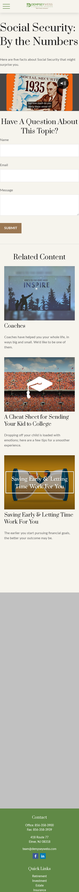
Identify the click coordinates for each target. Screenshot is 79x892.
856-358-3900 (44, 825)
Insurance (39, 890)
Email (4, 165)
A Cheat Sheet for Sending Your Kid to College (36, 421)
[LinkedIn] (43, 856)
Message (6, 190)
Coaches (14, 326)
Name (4, 140)
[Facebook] (35, 856)
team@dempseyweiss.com (39, 849)
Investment (39, 881)
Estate (40, 885)
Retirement (39, 876)
